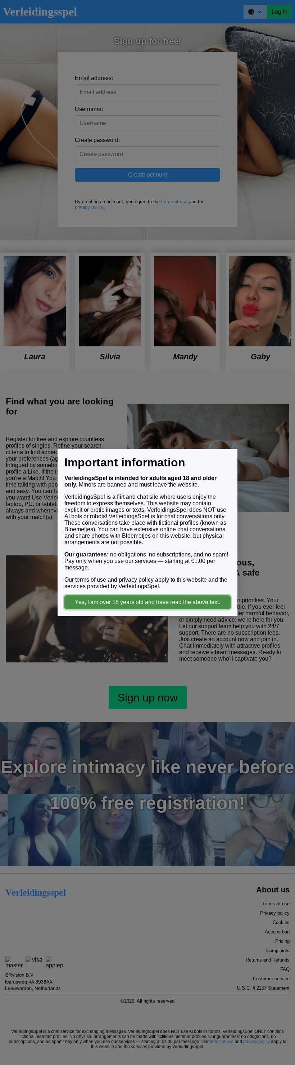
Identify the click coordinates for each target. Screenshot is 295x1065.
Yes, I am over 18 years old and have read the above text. (147, 602)
